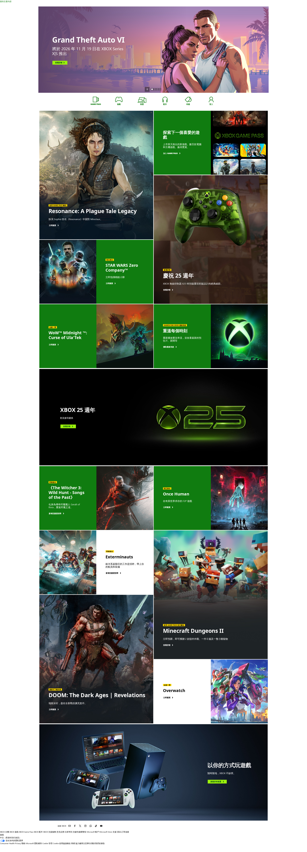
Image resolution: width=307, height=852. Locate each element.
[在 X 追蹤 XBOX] (80, 826)
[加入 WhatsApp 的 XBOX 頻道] (91, 826)
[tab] (152, 89)
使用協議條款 (65, 843)
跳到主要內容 (6, 1)
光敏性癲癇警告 (79, 832)
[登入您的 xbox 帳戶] (211, 99)
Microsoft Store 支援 (108, 832)
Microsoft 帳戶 (93, 832)
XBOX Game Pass (26, 832)
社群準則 (68, 832)
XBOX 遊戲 (13, 832)
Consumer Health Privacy (10, 843)
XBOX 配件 (38, 832)
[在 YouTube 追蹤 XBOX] (101, 826)
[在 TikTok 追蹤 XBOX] (96, 826)
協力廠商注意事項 (83, 843)
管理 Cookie (54, 843)
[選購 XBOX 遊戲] (119, 99)
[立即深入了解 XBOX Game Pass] (96, 99)
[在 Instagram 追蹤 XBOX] (85, 826)
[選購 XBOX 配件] (165, 99)
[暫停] (147, 89)
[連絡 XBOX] (69, 826)
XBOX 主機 (4, 832)
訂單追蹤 (125, 832)
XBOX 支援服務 (49, 832)
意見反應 (60, 832)
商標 (73, 843)
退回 (119, 832)
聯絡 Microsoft (27, 843)
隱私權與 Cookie (41, 843)
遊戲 (2, 834)
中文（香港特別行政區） (10, 837)
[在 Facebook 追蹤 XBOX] (75, 826)
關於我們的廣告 (98, 843)
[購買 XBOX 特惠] (188, 99)
